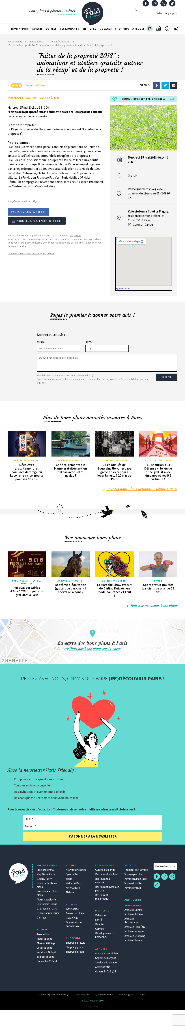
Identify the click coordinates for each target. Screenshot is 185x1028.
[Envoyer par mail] (173, 85)
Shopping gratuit (75, 942)
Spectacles (72, 874)
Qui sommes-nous (47, 904)
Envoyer (166, 377)
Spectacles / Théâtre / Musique (26, 582)
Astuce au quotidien (106, 953)
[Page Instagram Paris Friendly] (154, 3)
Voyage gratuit (132, 887)
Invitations (20, 28)
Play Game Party (46, 874)
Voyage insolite (133, 883)
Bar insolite (72, 909)
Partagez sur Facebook (28, 212)
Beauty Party (44, 878)
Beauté (99, 924)
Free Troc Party (45, 869)
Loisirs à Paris (36, 41)
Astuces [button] (138, 28)
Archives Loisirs (133, 909)
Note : (88, 342)
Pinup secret (92, 1006)
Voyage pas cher (133, 874)
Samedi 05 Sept (45, 956)
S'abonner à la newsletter (92, 836)
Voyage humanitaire (135, 878)
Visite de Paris (74, 883)
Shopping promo (75, 947)
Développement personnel (104, 935)
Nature (70, 892)
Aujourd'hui (43, 934)
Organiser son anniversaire (74, 924)
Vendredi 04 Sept (46, 952)
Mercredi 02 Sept (46, 943)
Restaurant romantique (101, 896)
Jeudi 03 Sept (44, 947)
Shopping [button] (122, 28)
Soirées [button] (51, 28)
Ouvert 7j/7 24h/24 (105, 971)
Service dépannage (106, 962)
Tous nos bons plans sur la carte (95, 648)
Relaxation (101, 915)
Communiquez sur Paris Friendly (54, 994)
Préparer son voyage (136, 869)
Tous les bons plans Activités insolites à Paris (141, 489)
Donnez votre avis (36, 85)
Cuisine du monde (105, 869)
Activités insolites (60, 41)
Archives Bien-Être (135, 927)
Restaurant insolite (106, 874)
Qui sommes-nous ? (104, 994)
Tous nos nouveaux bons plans (153, 605)
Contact (41, 917)
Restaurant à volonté (102, 880)
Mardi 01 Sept (44, 938)
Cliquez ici (75, 235)
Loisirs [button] (37, 28)
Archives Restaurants (131, 920)
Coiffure (99, 928)
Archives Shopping (134, 936)
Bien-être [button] (89, 28)
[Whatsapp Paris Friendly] (163, 3)
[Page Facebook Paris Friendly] (146, 3)
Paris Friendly (15, 41)
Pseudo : (41, 342)
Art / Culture (73, 887)
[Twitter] (165, 85)
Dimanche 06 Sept (47, 961)
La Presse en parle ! (82, 994)
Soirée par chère (75, 913)
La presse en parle (47, 908)
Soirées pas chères (114, 581)
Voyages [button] (106, 28)
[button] (149, 28)
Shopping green (75, 951)
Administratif (102, 967)
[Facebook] (156, 85)
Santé (98, 919)
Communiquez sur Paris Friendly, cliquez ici (31, 253)
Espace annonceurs (48, 913)
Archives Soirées (133, 914)
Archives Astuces (134, 940)
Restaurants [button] (69, 28)
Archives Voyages (134, 931)
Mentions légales (126, 994)
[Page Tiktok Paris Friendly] (172, 3)
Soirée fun (72, 918)
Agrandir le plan (123, 288)
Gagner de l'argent (105, 958)
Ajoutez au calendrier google (39, 221)
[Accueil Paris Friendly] (92, 11)
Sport (158, 581)
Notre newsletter (47, 899)
